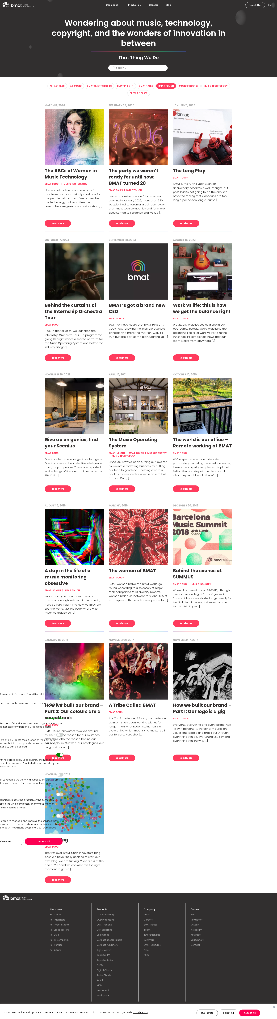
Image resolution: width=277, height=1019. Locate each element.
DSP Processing (105, 914)
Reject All (228, 1013)
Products (133, 5)
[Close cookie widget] (274, 1007)
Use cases (112, 5)
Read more (57, 223)
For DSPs (54, 934)
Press (147, 950)
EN (269, 5)
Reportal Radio (105, 960)
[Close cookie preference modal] (62, 685)
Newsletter (255, 5)
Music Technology (215, 86)
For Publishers (57, 919)
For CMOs (55, 914)
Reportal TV (103, 955)
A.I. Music (76, 86)
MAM (99, 985)
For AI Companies (60, 940)
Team (147, 929)
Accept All (250, 1013)
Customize (207, 1013)
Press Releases (138, 93)
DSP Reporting (104, 929)
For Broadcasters (59, 929)
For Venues (56, 945)
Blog (168, 5)
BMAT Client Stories (99, 86)
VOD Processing (105, 919)
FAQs (146, 955)
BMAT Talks (146, 86)
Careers (153, 5)
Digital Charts (104, 970)
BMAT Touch (166, 86)
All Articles (57, 86)
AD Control (103, 990)
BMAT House (150, 924)
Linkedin (195, 924)
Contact (195, 945)
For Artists (55, 950)
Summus (149, 940)
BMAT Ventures (152, 945)
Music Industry (188, 86)
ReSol (100, 980)
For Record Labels (59, 924)
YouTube (196, 934)
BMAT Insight (125, 86)
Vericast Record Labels (109, 940)
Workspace (103, 995)
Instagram (196, 929)
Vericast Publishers (107, 945)
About (147, 914)
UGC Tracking (104, 924)
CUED (100, 965)
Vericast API (197, 940)
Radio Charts (104, 975)
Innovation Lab (152, 934)
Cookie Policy (140, 1012)
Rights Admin (104, 950)
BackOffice (103, 934)
